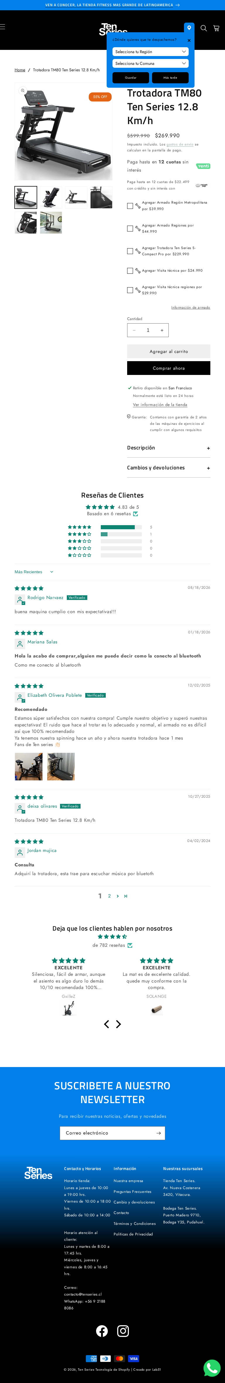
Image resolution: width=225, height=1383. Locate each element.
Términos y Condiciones (135, 1223)
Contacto (121, 1212)
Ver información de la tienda (160, 405)
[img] (29, 588)
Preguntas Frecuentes (132, 1191)
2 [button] (109, 895)
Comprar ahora (169, 368)
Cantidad (134, 319)
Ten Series (86, 1369)
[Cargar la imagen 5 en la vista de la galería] (26, 223)
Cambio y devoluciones (134, 1202)
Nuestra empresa (128, 1181)
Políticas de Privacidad (133, 1234)
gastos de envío (180, 144)
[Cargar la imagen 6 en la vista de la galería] (51, 223)
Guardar (131, 77)
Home (20, 70)
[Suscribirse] (158, 1133)
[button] (203, 30)
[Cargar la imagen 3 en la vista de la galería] (76, 197)
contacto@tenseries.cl (83, 1294)
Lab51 (156, 1369)
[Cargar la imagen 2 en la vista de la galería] (51, 197)
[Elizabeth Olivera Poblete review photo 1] (29, 767)
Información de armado (190, 307)
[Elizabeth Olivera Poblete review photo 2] (61, 767)
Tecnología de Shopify (113, 1369)
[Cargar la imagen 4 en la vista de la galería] (101, 197)
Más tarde (170, 77)
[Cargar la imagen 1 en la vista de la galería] (26, 197)
